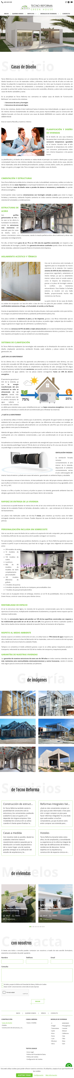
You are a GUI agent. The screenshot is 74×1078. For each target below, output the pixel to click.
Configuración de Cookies (34, 1059)
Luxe (52, 1038)
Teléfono (29, 957)
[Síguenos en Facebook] (66, 2)
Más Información (51, 1075)
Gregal (53, 1026)
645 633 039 (8, 2)
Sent (63, 1044)
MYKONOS (65, 1023)
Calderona (65, 1033)
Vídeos (43, 1013)
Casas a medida (31, 1023)
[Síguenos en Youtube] (72, 2)
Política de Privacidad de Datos (25, 984)
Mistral (64, 1031)
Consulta (4, 966)
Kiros (53, 1033)
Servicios (31, 14)
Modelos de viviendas (48, 14)
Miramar (54, 1041)
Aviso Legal (30, 1052)
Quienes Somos (17, 14)
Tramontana (55, 1028)
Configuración (38, 1075)
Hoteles (4, 1025)
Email (53, 957)
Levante (64, 1028)
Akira (53, 1044)
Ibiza (63, 1041)
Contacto (66, 14)
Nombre (4, 957)
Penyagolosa (66, 1026)
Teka (63, 1038)
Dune (53, 1036)
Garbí (53, 1031)
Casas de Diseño (7, 1023)
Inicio (6, 14)
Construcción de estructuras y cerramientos (12, 1028)
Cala (63, 1036)
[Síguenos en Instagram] (68, 2)
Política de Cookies (40, 984)
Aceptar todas (24, 1075)
